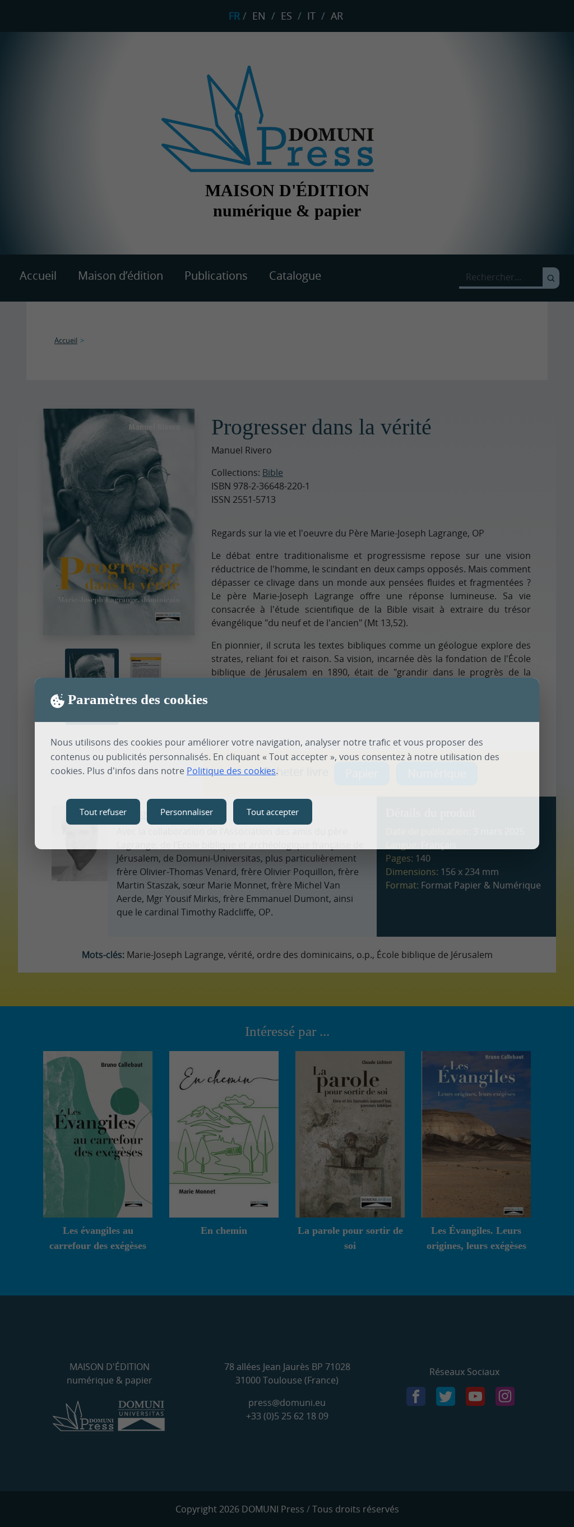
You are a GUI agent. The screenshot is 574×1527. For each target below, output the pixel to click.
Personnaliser (186, 811)
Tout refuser (103, 811)
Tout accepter (273, 811)
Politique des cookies (231, 771)
